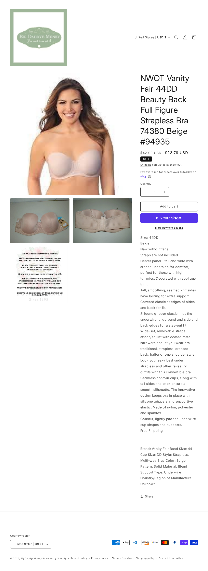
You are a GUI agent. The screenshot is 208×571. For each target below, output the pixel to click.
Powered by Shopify (54, 558)
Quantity (145, 183)
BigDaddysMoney (31, 558)
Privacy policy (99, 558)
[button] (176, 37)
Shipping (146, 164)
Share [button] (149, 496)
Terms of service (122, 558)
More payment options (169, 227)
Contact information (171, 558)
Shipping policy (145, 558)
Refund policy (78, 558)
